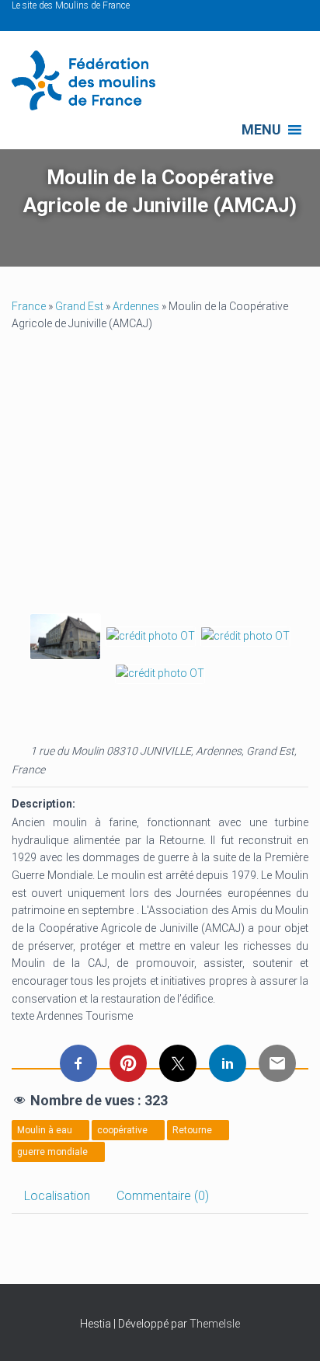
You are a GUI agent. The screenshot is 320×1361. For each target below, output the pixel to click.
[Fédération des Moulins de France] (89, 80)
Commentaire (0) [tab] (163, 1195)
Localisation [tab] (57, 1195)
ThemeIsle (215, 1323)
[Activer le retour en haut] (289, 1329)
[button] (261, 129)
